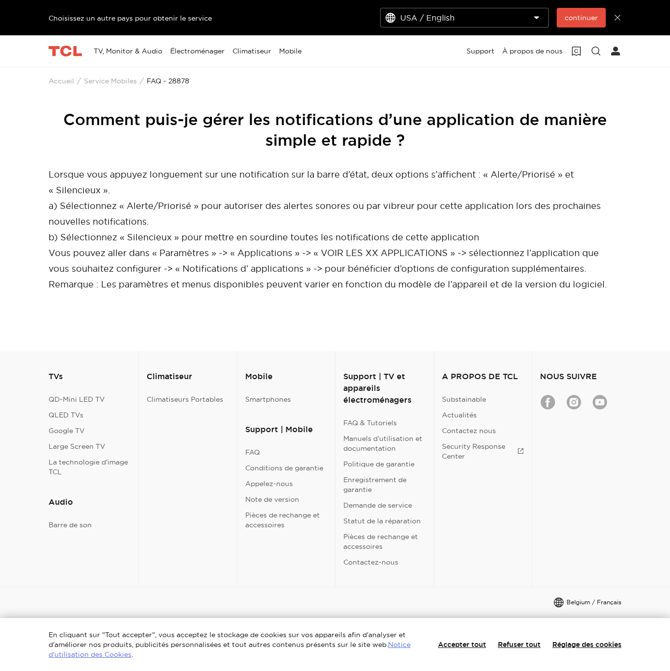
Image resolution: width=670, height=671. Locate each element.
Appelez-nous (269, 483)
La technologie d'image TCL (88, 467)
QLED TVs (66, 415)
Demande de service (377, 505)
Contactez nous (469, 430)
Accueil (61, 81)
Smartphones (268, 399)
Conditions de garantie (284, 468)
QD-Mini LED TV (77, 399)
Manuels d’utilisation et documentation (382, 443)
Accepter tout (462, 644)
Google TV (67, 430)
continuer (581, 17)
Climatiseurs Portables (185, 399)
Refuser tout (519, 644)
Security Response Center (473, 451)
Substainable (464, 399)
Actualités (459, 415)
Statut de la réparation (382, 520)
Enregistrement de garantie (375, 484)
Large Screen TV (77, 446)
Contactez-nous (370, 562)
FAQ (252, 452)
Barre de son (70, 524)
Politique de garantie (378, 464)
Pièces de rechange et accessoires (282, 520)
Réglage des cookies (586, 644)
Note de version (272, 499)
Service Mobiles (110, 81)
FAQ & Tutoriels (370, 422)
